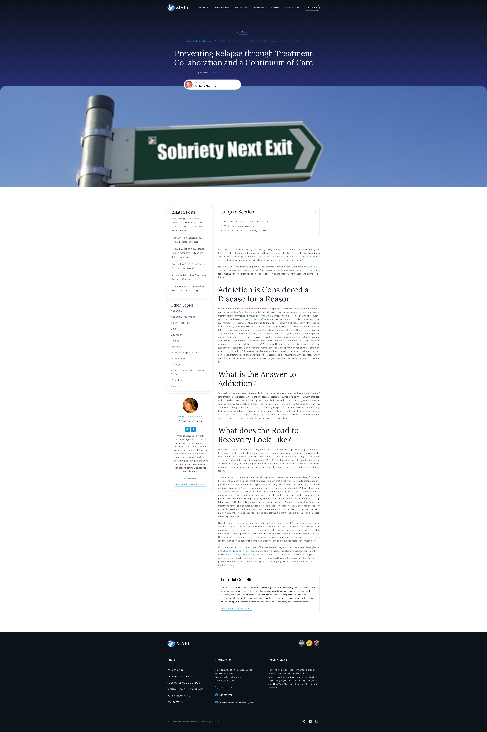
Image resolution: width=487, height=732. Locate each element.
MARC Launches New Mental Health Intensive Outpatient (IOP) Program (188, 253)
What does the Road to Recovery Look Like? (245, 230)
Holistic (175, 340)
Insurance (176, 346)
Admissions (259, 8)
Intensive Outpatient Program (188, 352)
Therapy (175, 386)
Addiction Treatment (183, 317)
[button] (211, 8)
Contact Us (175, 702)
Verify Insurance (178, 696)
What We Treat (222, 8)
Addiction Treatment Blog (206, 41)
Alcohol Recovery (180, 322)
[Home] (187, 429)
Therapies (274, 8)
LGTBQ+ (175, 364)
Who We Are (203, 8)
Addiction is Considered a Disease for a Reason (246, 221)
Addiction (176, 311)
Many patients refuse (255, 319)
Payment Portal (292, 8)
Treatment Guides (179, 676)
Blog (173, 328)
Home (188, 41)
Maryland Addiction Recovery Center (243, 551)
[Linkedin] (193, 429)
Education (176, 334)
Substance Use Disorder (183, 683)
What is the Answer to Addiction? (240, 226)
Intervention (178, 358)
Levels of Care (241, 8)
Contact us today (226, 565)
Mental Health (179, 380)
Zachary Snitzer (205, 86)
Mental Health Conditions (185, 689)
